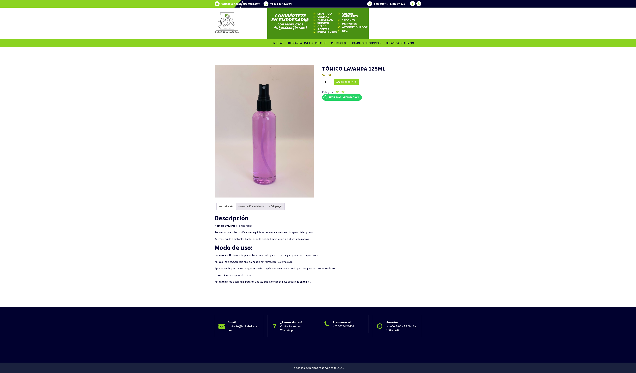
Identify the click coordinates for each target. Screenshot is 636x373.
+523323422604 (281, 3)
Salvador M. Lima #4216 (389, 3)
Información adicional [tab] (251, 206)
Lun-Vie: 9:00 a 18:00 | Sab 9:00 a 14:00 (401, 328)
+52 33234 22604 (343, 326)
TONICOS (339, 92)
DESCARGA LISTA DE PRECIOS (307, 43)
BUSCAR (278, 43)
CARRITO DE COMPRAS (366, 43)
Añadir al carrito (346, 81)
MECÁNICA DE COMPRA (400, 43)
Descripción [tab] (226, 206)
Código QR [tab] (275, 206)
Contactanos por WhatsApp (290, 328)
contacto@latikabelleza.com (240, 3)
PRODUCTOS (339, 43)
